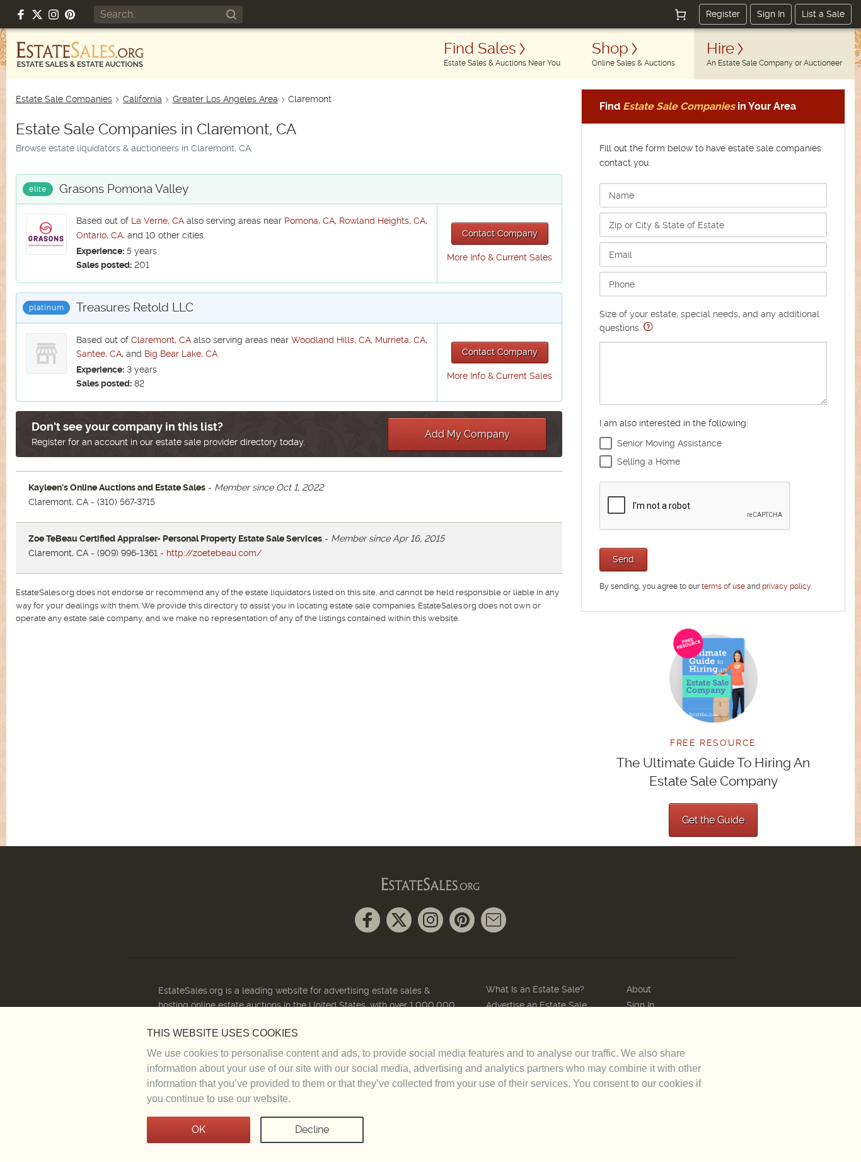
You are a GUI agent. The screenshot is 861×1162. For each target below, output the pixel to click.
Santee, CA (99, 354)
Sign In (771, 14)
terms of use (723, 586)
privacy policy (786, 586)
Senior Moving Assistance (669, 443)
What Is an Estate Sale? (535, 989)
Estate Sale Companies (64, 99)
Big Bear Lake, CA (180, 354)
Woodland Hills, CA (331, 340)
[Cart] (680, 14)
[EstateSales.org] (80, 54)
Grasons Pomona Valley (123, 189)
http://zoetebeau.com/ (214, 553)
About (639, 989)
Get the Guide (713, 820)
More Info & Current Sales (499, 257)
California (142, 99)
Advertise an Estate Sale (536, 1005)
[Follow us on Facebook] (21, 14)
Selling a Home (648, 461)
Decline (312, 1130)
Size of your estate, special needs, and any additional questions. (709, 321)
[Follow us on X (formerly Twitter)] (37, 14)
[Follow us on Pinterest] (70, 14)
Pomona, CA (309, 221)
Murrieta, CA (400, 340)
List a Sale (823, 14)
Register (723, 14)
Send (623, 559)
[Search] (231, 14)
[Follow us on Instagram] (54, 14)
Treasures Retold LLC (135, 307)
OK (198, 1130)
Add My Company (467, 434)
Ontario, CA (99, 235)
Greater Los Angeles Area (225, 99)
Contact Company (500, 233)
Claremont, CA (161, 340)
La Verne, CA (157, 221)
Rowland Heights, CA (382, 221)
